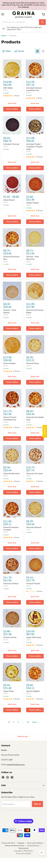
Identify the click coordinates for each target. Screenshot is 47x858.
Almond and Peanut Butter (34, 311)
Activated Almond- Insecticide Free (34, 89)
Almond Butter (9, 363)
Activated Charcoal (11, 144)
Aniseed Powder (33, 583)
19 (28, 722)
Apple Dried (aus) (33, 637)
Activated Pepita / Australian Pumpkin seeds (34, 146)
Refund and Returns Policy (14, 846)
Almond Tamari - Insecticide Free (10, 418)
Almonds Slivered (33, 527)
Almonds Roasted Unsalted (10, 528)
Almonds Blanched (11, 473)
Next (34, 722)
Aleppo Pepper (32, 203)
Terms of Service (33, 846)
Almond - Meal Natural (9, 311)
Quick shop (12, 103)
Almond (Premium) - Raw (12, 257)
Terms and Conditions (35, 843)
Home (3, 36)
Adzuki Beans (9, 200)
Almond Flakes (32, 363)
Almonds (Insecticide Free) (35, 418)
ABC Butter (8, 88)
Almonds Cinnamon (34, 473)
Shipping (21, 843)
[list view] (43, 51)
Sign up (37, 804)
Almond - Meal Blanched (32, 257)
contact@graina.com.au (15, 764)
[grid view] (37, 51)
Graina (5, 90)
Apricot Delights (33, 691)
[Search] (42, 22)
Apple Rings (8, 691)
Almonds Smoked (10, 583)
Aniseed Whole (9, 637)
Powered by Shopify (23, 853)
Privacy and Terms (8, 843)
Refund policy (24, 848)
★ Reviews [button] (45, 431)
